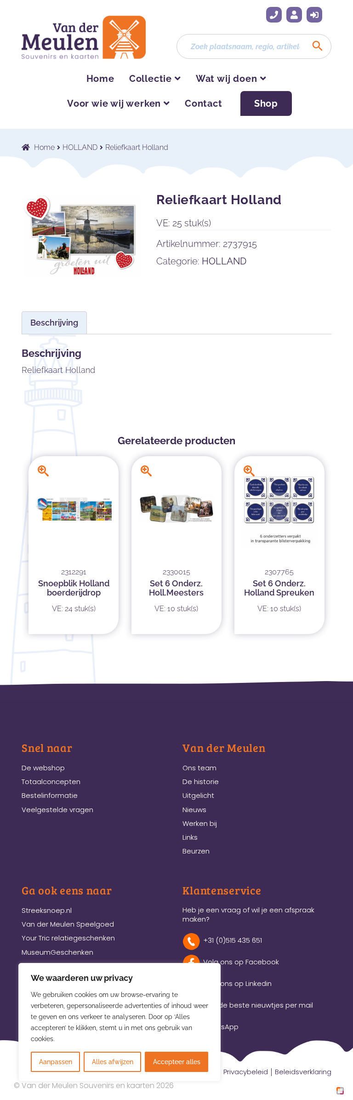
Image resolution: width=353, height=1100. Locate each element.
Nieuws (194, 809)
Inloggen (314, 15)
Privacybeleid (245, 1072)
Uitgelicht (198, 795)
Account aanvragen (294, 15)
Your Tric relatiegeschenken (68, 938)
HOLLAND (80, 147)
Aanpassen (55, 1062)
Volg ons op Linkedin (237, 983)
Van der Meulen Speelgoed (68, 924)
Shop (266, 103)
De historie (200, 781)
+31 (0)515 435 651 (274, 15)
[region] (119, 1022)
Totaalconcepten (51, 781)
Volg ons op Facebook (241, 962)
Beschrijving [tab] (54, 322)
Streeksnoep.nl (47, 910)
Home (100, 78)
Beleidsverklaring (303, 1072)
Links (190, 837)
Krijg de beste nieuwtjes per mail (258, 1005)
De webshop (43, 768)
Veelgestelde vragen (57, 809)
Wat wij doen (226, 78)
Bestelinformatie (50, 795)
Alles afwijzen (112, 1062)
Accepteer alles (176, 1062)
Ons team (199, 768)
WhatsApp (221, 1026)
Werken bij (199, 823)
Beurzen (196, 851)
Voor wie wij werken (114, 103)
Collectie (150, 78)
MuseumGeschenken (57, 952)
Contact (203, 103)
